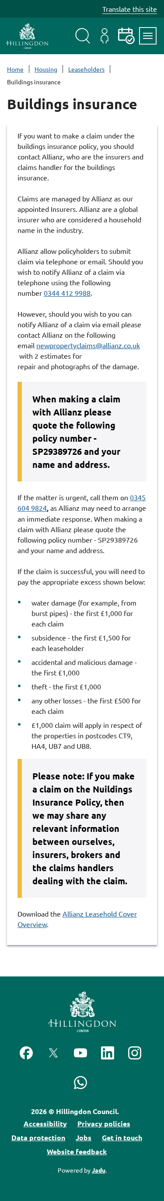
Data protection (38, 1137)
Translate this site (129, 8)
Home (15, 69)
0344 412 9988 (67, 292)
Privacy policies (103, 1123)
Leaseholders (86, 69)
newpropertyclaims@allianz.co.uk (88, 345)
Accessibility (45, 1123)
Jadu (98, 1170)
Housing (46, 69)
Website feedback (77, 1151)
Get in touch (122, 1137)
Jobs (83, 1137)
